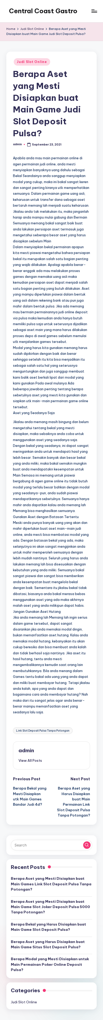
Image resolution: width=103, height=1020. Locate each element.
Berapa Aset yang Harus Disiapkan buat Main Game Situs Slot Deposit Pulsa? (48, 944)
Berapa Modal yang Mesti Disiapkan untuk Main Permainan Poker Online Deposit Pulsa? (50, 964)
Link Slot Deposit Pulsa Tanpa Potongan (42, 730)
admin (26, 750)
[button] (30, 760)
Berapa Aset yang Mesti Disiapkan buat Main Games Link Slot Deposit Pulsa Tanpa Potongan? (51, 884)
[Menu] (94, 11)
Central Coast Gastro (43, 11)
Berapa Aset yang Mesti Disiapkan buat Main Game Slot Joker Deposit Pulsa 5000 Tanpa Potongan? (50, 907)
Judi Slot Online (32, 62)
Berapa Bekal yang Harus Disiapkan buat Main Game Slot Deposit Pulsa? (48, 927)
